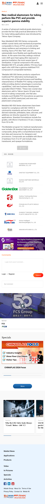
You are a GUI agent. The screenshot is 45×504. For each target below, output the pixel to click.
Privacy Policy (8, 491)
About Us (17, 488)
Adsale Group (8, 488)
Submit (38, 275)
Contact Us (18, 491)
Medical (4, 11)
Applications (9, 455)
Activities (8, 479)
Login (4, 274)
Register (12, 274)
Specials (7, 475)
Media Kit (26, 491)
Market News (9, 451)
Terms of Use (26, 488)
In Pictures (8, 470)
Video (6, 466)
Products (7, 460)
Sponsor (7, 420)
